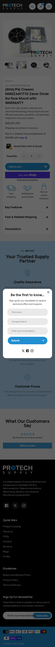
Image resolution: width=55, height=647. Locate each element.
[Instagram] (32, 350)
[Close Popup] (48, 292)
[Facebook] (27, 350)
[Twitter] (23, 350)
